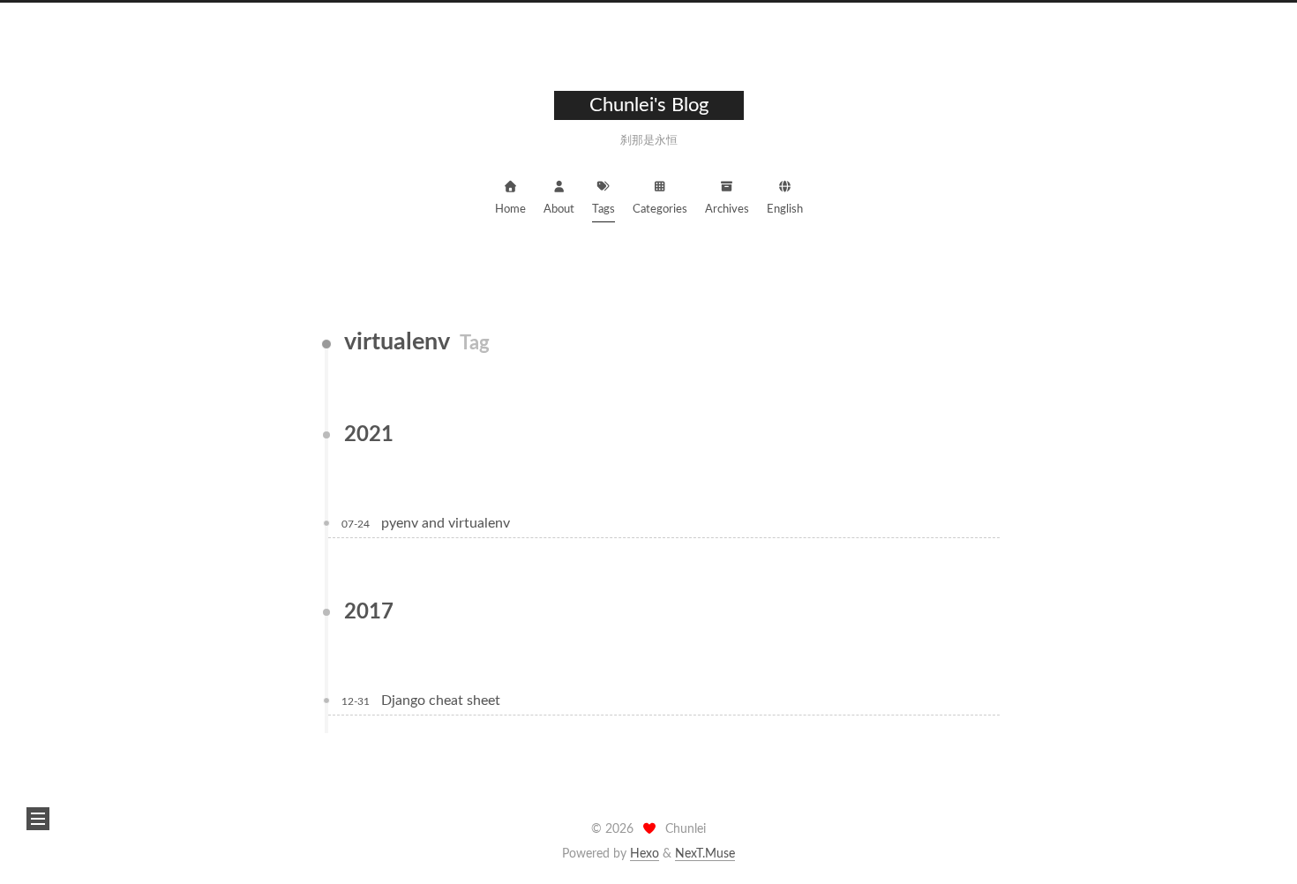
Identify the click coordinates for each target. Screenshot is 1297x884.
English (785, 209)
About (559, 209)
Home (510, 209)
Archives (727, 209)
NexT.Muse (705, 854)
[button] (37, 818)
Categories (660, 209)
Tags (603, 209)
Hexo (644, 854)
